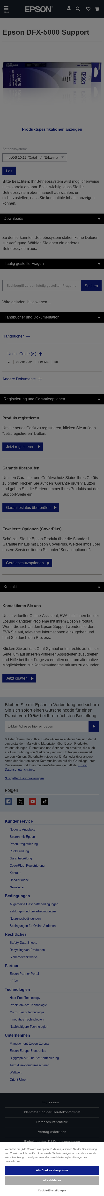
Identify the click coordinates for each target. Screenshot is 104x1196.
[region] (52, 1169)
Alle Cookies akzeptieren (52, 1170)
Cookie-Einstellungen (52, 1190)
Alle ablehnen (52, 1180)
